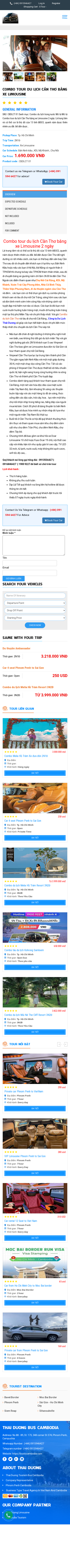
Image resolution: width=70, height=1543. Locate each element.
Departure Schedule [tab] (16, 209)
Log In (42, 3)
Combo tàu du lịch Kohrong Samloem (24, 950)
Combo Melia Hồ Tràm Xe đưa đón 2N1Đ (26, 756)
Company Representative (19, 1480)
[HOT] (35, 733)
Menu (64, 17)
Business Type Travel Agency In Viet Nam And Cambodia (36, 1490)
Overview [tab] (10, 194)
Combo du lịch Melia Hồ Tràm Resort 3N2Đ (28, 687)
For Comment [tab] (12, 230)
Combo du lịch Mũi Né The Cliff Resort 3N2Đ (28, 1015)
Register (56, 3)
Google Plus (16, 1459)
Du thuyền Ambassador (16, 648)
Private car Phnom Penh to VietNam (23, 1091)
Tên (5, 557)
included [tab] (10, 223)
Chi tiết (35, 773)
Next (65, 1044)
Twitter (10, 1459)
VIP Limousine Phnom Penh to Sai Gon (25, 1156)
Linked (22, 1459)
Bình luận (9, 533)
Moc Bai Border (48, 1397)
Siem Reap (10, 1410)
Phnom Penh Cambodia (18, 1485)
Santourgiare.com (41, 1538)
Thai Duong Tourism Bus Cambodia (24, 1475)
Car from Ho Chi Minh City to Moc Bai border (28, 1285)
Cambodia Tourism (16, 1517)
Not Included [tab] (12, 216)
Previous (59, 1044)
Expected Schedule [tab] (15, 201)
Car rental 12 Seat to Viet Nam (20, 1221)
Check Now (35, 625)
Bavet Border (11, 1397)
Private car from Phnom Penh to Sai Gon (26, 1350)
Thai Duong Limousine (18, 1512)
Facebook (5, 1459)
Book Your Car (55, 181)
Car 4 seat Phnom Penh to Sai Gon (23, 667)
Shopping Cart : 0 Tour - (35, 6)
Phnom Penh (11, 1402)
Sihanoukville (46, 1410)
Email (6, 567)
